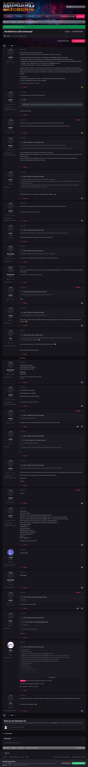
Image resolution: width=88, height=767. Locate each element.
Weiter (12, 45)
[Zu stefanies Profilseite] (5, 36)
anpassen (5, 765)
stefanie (8, 36)
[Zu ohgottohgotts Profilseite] (10, 575)
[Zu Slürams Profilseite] (10, 174)
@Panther (23, 680)
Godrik (10, 233)
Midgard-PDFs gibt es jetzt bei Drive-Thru (15, 27)
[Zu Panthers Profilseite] (10, 94)
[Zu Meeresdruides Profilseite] (10, 249)
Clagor (10, 650)
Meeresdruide (10, 254)
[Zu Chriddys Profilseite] (10, 310)
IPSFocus (59, 757)
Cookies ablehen (66, 763)
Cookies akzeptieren (79, 763)
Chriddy (10, 315)
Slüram (10, 179)
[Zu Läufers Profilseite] (10, 552)
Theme (54, 757)
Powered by (78, 757)
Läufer (11, 557)
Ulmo (10, 338)
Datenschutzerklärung (14, 757)
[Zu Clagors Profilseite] (10, 645)
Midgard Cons (23, 36)
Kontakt (22, 757)
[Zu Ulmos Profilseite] (10, 333)
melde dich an (55, 722)
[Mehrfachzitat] (20, 87)
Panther (10, 100)
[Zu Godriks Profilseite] (10, 228)
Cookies (27, 757)
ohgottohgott (10, 580)
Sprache (5, 757)
